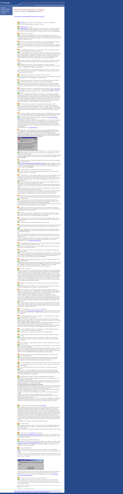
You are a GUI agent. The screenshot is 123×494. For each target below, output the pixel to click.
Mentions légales (60, 5)
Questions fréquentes (46, 5)
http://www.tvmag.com (54, 89)
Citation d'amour (35, 491)
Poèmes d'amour (28, 491)
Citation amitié (24, 490)
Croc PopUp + (23, 22)
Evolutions (54, 5)
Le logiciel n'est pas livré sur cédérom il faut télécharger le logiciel (33, 163)
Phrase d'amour (31, 490)
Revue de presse (38, 5)
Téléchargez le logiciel (24, 28)
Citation (47, 491)
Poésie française (42, 491)
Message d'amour (21, 491)
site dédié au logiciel (33, 127)
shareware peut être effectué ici (35, 240)
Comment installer (23, 26)
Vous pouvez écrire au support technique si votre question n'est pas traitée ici (29, 16)
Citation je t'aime (17, 490)
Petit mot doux (56, 490)
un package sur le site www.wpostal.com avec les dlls (28, 442)
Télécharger (3, 12)
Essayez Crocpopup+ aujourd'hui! (28, 11)
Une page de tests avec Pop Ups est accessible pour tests (31, 434)
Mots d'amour (37, 490)
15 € (56, 270)
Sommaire (3, 7)
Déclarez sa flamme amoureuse (46, 490)
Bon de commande (5, 11)
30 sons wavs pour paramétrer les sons (35, 310)
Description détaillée (5, 9)
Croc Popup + (44, 405)
